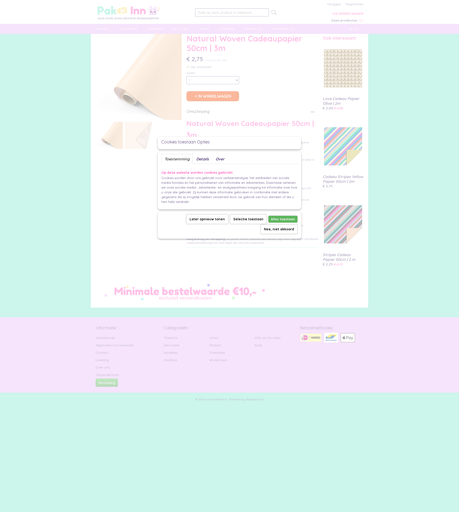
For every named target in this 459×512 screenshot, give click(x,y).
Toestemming (177, 159)
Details (202, 159)
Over (220, 159)
